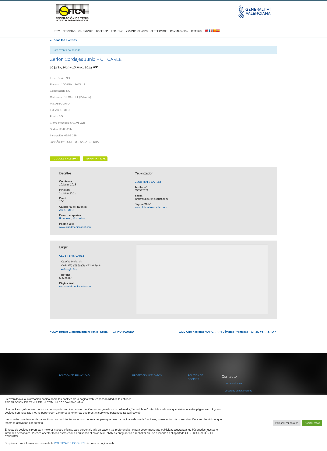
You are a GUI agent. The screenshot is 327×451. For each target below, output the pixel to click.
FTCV (57, 31)
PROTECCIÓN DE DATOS (147, 375)
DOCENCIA (102, 31)
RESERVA (196, 31)
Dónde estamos (233, 383)
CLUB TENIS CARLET (148, 181)
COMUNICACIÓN (179, 31)
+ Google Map (69, 269)
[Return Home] (72, 12)
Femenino (65, 218)
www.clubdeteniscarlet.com (75, 226)
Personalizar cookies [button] (286, 423)
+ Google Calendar (65, 159)
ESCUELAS (117, 31)
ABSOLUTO (66, 209)
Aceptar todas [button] (312, 423)
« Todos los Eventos (63, 40)
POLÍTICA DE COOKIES (69, 443)
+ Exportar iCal (95, 159)
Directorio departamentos (238, 390)
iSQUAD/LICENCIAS (137, 31)
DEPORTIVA (69, 31)
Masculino (79, 218)
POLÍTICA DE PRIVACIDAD (74, 375)
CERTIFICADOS (158, 31)
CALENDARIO (85, 31)
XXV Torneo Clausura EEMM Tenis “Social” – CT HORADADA (92, 331)
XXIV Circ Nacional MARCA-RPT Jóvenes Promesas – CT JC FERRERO (227, 331)
